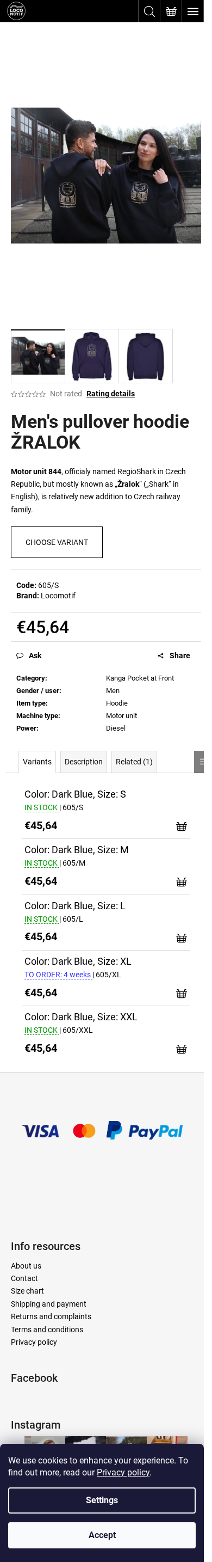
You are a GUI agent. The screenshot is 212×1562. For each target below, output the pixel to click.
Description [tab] (84, 761)
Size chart (27, 1291)
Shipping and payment (48, 1304)
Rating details (110, 393)
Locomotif (58, 595)
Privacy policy (123, 1472)
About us (26, 1265)
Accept (102, 1535)
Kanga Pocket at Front (140, 678)
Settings (102, 1500)
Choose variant (57, 542)
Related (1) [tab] (134, 761)
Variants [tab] (37, 761)
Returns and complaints (51, 1316)
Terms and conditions (47, 1329)
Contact (24, 1278)
